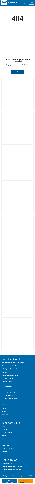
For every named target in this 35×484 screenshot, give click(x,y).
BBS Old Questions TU (9, 378)
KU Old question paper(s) (9, 398)
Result (3, 402)
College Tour (5, 405)
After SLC (4, 372)
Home (3, 426)
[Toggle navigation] (31, 3)
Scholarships (5, 442)
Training (4, 411)
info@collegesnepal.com (13, 469)
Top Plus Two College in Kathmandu (13, 362)
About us (4, 429)
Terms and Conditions (8, 448)
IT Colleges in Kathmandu (10, 369)
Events (4, 435)
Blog (3, 439)
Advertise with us (7, 432)
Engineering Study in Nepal (10, 375)
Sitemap (4, 451)
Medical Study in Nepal (9, 366)
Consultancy (5, 414)
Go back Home (17, 72)
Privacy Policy (6, 445)
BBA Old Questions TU (8, 381)
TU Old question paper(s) (9, 395)
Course (4, 408)
